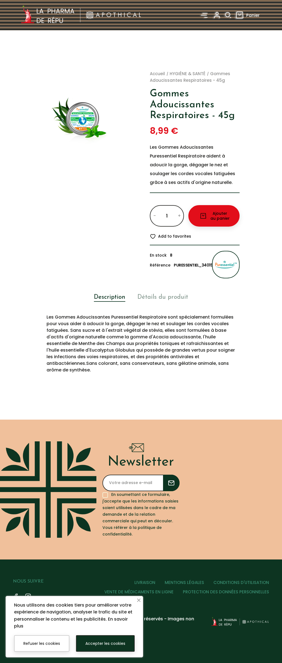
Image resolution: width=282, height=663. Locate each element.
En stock (158, 255)
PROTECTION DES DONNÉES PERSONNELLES (226, 592)
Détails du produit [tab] (162, 297)
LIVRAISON (144, 582)
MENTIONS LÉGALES (184, 582)
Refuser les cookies (41, 643)
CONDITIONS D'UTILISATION (241, 582)
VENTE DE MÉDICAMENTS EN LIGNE (138, 592)
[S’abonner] (171, 483)
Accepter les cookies (105, 643)
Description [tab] (109, 297)
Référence (160, 265)
